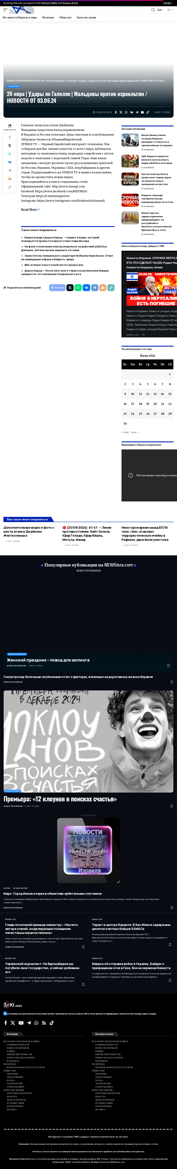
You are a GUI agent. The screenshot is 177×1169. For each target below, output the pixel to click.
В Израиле (149, 149)
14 (162, 394)
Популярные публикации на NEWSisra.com (88, 564)
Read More (29, 209)
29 (170, 413)
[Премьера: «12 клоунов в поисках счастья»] (88, 741)
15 (169, 394)
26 (148, 413)
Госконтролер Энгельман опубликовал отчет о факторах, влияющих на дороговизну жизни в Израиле (78, 677)
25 (140, 413)
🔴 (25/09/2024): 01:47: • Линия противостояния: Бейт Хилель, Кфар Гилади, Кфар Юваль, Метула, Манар (86, 533)
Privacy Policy (49, 3)
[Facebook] (5, 1023)
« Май (125, 432)
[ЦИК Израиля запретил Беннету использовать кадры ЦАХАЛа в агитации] (130, 161)
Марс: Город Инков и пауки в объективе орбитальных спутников (52, 893)
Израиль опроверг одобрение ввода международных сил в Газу (157, 199)
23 (125, 413)
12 (147, 394)
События (13, 86)
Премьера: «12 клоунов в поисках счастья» (60, 798)
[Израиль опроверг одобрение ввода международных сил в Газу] (130, 200)
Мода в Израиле (17, 654)
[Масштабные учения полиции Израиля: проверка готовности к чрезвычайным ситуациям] (130, 140)
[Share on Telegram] (137, 112)
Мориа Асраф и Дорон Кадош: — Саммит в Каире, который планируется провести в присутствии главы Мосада (60, 239)
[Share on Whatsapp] (126, 112)
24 (132, 413)
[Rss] (44, 1023)
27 (155, 413)
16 (125, 404)
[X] (13, 1023)
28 (162, 413)
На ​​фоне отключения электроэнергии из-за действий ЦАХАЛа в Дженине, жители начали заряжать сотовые (64, 248)
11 (140, 394)
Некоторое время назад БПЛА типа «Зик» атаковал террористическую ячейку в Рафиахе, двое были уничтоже (145, 533)
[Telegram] (29, 1023)
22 (170, 404)
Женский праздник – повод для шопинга (48, 660)
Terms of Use (70, 3)
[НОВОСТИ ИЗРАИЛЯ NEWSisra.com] (21, 10)
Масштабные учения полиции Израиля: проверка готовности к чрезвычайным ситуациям (156, 140)
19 (147, 404)
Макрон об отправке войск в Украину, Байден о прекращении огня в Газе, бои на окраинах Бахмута (131, 966)
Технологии (20, 888)
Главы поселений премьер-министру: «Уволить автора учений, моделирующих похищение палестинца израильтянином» (41, 929)
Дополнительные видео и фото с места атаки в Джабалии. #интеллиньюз (28, 531)
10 (132, 394)
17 (132, 404)
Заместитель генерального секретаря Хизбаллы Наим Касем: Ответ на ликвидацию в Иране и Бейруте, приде (67, 257)
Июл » (134, 432)
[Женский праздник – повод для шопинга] (88, 624)
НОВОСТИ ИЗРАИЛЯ (88, 570)
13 (155, 394)
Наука (6, 888)
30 (125, 423)
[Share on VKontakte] (131, 112)
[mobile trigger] (6, 10)
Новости (10, 919)
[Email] (142, 112)
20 (155, 404)
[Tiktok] (52, 1023)
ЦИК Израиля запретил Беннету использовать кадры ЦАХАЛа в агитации (156, 160)
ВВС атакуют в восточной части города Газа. (54, 265)
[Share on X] (121, 112)
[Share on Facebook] (115, 112)
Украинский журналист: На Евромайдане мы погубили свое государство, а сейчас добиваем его (42, 968)
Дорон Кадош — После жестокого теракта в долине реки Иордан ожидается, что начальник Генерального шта (65, 272)
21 (162, 404)
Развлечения (12, 791)
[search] (153, 10)
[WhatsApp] (36, 1023)
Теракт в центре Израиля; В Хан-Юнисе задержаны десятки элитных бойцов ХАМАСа (131, 927)
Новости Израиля (16, 665)
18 (140, 404)
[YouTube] (21, 1023)
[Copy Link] (147, 112)
